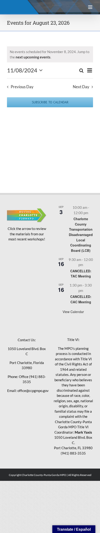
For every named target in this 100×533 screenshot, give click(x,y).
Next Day (81, 86)
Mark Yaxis (83, 432)
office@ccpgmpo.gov (33, 390)
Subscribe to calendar (50, 102)
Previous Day (22, 86)
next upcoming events (33, 57)
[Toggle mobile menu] (90, 7)
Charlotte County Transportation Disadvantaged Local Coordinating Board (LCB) (81, 234)
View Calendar (73, 311)
